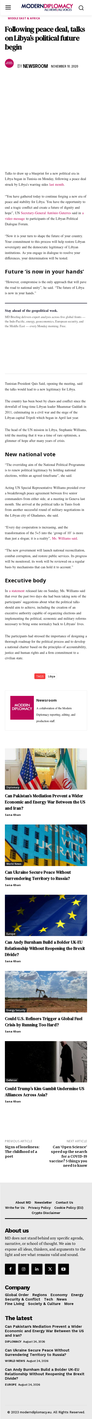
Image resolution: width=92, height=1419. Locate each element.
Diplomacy (12, 787)
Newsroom (35, 66)
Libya (51, 676)
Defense (11, 1080)
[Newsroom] (10, 63)
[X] (21, 81)
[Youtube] (63, 1269)
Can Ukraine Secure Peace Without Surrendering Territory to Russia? (38, 875)
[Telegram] (66, 81)
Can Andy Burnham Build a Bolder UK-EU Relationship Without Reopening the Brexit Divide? (45, 948)
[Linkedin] (44, 81)
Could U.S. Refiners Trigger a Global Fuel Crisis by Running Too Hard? (43, 1022)
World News (13, 864)
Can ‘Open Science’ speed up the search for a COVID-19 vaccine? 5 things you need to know (68, 1156)
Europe (10, 934)
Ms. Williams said (64, 538)
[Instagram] (23, 1269)
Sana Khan (13, 815)
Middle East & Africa (24, 18)
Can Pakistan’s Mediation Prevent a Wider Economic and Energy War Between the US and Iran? (45, 802)
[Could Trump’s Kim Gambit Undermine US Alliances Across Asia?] (46, 1062)
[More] (78, 81)
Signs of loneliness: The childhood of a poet (22, 1152)
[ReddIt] (55, 81)
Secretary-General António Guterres (46, 212)
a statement (17, 590)
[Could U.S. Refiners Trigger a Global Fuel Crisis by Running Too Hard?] (46, 991)
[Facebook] (10, 81)
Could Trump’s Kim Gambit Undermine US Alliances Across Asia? (44, 1092)
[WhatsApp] (32, 81)
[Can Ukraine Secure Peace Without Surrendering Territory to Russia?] (46, 845)
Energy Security (15, 1010)
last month (56, 184)
